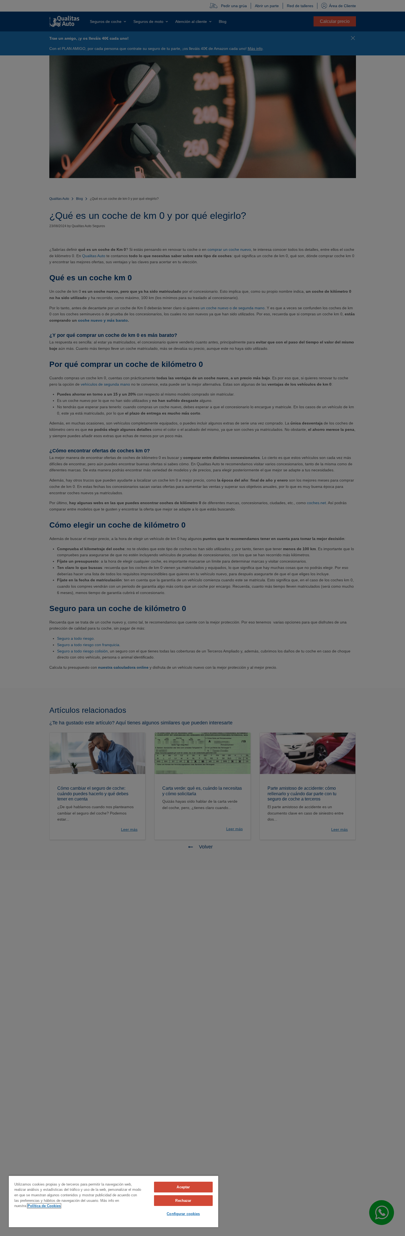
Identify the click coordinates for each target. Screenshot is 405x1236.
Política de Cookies (44, 1206)
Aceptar (183, 1187)
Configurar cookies (183, 1214)
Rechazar (183, 1201)
